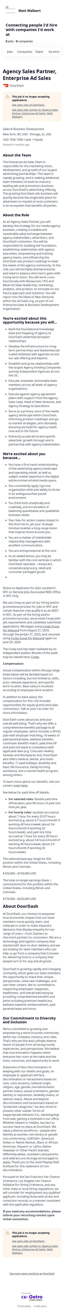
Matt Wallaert (29, 10)
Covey (35, 657)
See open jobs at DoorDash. (28, 105)
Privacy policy (24, 1306)
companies (24, 52)
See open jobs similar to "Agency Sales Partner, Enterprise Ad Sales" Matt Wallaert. (35, 113)
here (24, 785)
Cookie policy (40, 1306)
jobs (10, 52)
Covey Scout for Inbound (27, 638)
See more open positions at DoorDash (32, 1273)
